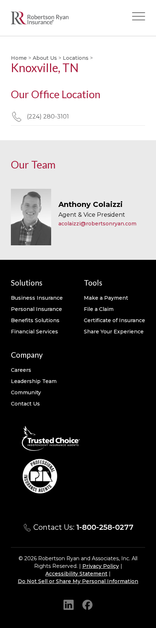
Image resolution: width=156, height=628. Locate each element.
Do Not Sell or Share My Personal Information (78, 581)
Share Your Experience (114, 331)
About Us (45, 58)
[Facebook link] (87, 604)
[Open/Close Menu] (138, 18)
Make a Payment (106, 298)
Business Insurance (37, 298)
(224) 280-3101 (48, 116)
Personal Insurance (36, 309)
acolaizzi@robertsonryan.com (97, 223)
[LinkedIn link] (68, 604)
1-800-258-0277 (105, 527)
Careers (21, 370)
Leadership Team (34, 381)
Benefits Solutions (35, 320)
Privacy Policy (100, 566)
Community (26, 392)
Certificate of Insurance (114, 320)
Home (19, 58)
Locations (76, 58)
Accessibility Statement (76, 573)
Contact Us (25, 403)
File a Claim (99, 309)
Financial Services (34, 331)
